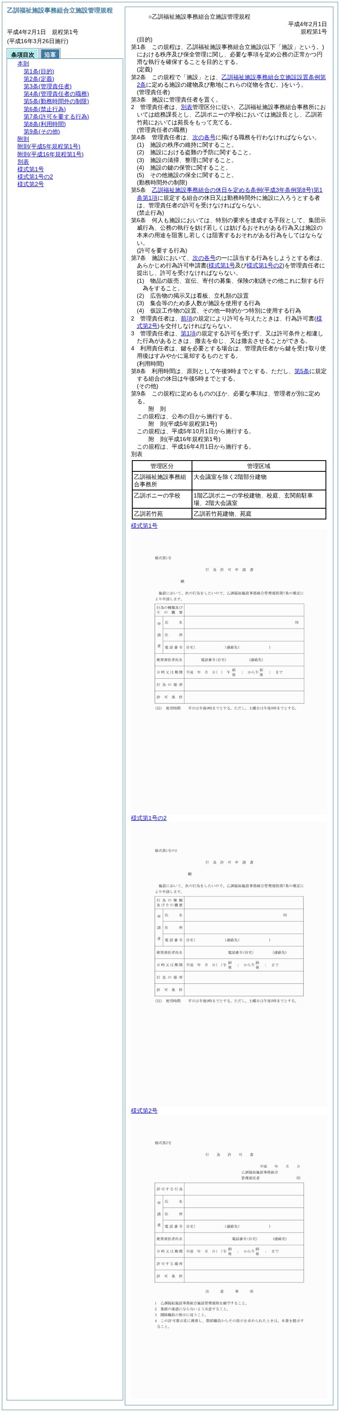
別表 (186, 107)
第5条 (301, 371)
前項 (186, 318)
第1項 (188, 333)
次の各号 (204, 137)
